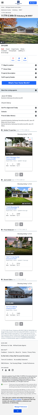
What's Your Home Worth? (19, 83)
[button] (33, 2)
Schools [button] (4, 111)
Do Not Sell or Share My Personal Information (15, 356)
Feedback (4, 352)
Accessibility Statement (21, 359)
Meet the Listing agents (9, 90)
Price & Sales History (8, 116)
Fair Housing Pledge (16, 363)
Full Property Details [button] (8, 77)
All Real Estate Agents (19, 345)
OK (17, 411)
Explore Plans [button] (33, 387)
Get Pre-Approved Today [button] (9, 108)
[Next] (21, 174)
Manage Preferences (21, 406)
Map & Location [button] (8, 65)
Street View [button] (7, 69)
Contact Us (11, 352)
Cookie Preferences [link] (28, 363)
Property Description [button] (8, 73)
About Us (18, 352)
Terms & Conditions (7, 359)
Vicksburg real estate (28, 336)
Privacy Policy (32, 352)
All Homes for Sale (6, 345)
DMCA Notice (5, 363)
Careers (24, 352)
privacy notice (17, 399)
